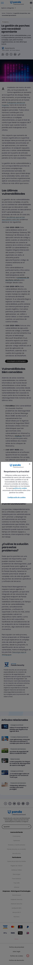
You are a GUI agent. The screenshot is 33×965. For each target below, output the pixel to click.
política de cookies (20, 488)
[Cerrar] (30, 464)
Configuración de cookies (17, 497)
